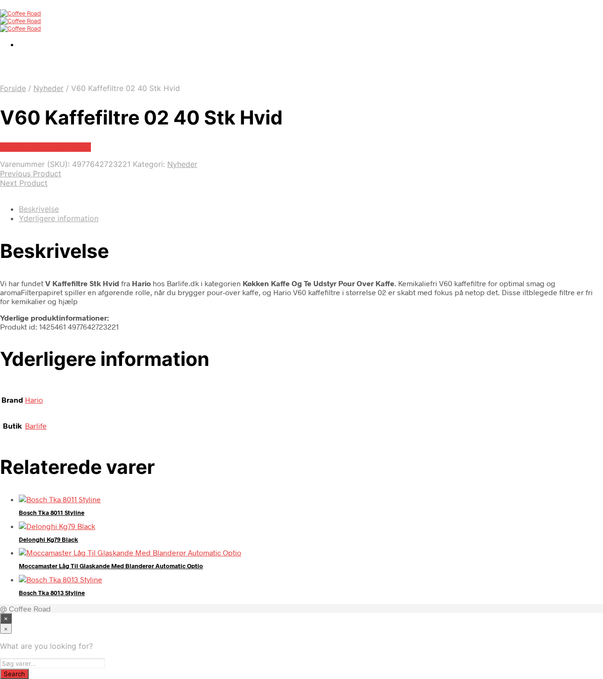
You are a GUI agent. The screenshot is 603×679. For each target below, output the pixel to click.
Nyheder (48, 88)
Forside (13, 88)
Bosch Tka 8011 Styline (51, 512)
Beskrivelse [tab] (39, 209)
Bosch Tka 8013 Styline (52, 592)
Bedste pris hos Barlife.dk (45, 147)
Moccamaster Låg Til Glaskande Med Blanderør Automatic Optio (111, 566)
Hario (34, 399)
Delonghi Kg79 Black (48, 539)
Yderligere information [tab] (58, 218)
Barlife (36, 425)
